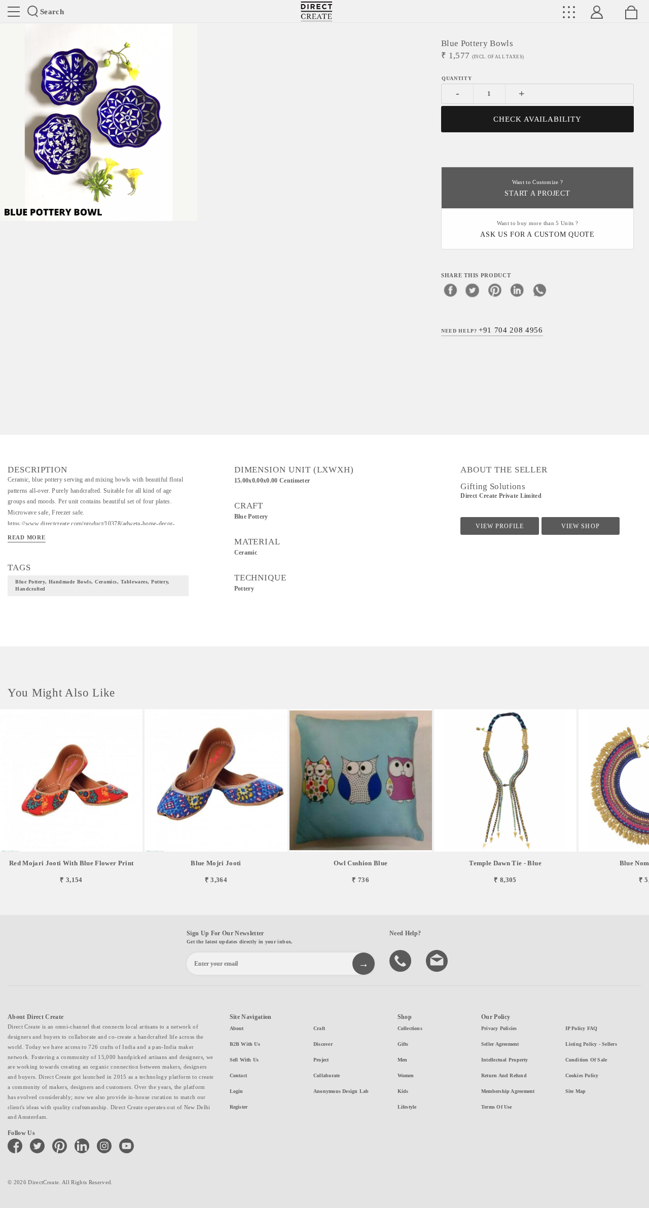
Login (236, 1091)
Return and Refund (504, 1075)
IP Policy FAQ (581, 1028)
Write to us (438, 960)
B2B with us (245, 1044)
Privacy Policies (499, 1028)
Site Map (575, 1091)
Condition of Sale (586, 1060)
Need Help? (492, 330)
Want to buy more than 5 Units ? (537, 229)
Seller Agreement (500, 1044)
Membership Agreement (507, 1091)
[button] (637, 797)
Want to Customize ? (537, 188)
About (237, 1028)
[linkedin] (517, 290)
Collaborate (326, 1075)
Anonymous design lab (341, 1091)
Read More (27, 537)
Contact (238, 1075)
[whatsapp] (539, 290)
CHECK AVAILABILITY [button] (537, 119)
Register (239, 1107)
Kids (403, 1091)
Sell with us (244, 1060)
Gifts (403, 1044)
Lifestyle (407, 1107)
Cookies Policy (582, 1075)
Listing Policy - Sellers (591, 1044)
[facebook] (450, 290)
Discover (323, 1044)
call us (401, 960)
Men (403, 1060)
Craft (319, 1028)
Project (321, 1060)
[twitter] (472, 290)
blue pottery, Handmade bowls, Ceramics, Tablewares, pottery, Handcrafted (92, 585)
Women (406, 1075)
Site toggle (14, 12)
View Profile (500, 526)
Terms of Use (496, 1107)
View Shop (580, 526)
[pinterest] (495, 290)
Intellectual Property (504, 1060)
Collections (410, 1028)
